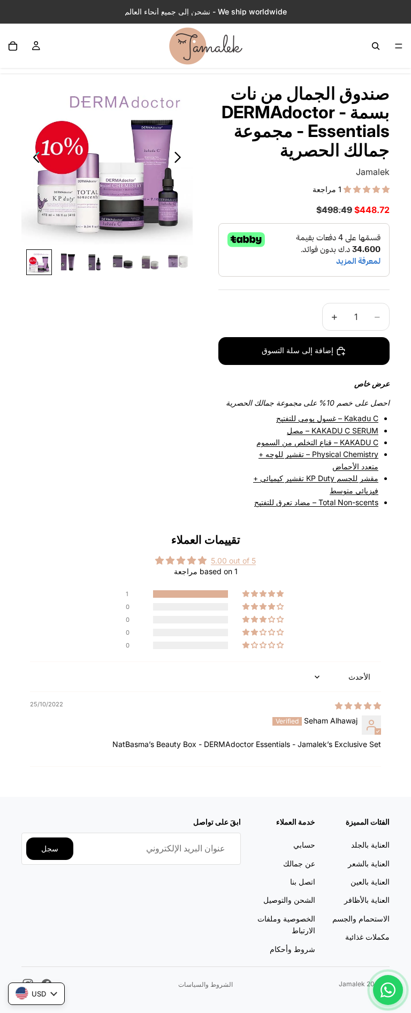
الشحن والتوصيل (289, 900)
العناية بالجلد (370, 844)
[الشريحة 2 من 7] (67, 262)
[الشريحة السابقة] (33, 159)
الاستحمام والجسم (361, 918)
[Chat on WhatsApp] (388, 990)
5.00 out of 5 (233, 560)
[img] (358, 705)
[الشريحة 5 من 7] (150, 262)
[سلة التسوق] (13, 46)
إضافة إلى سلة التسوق (297, 350)
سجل (49, 848)
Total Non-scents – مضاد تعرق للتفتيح (316, 502)
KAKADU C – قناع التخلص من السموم (317, 442)
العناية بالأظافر (367, 900)
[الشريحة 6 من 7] (178, 262)
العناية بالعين (370, 881)
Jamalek (352, 984)
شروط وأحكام (292, 949)
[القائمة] (398, 46)
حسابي (304, 844)
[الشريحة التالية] (181, 159)
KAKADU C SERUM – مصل (332, 430)
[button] (365, 189)
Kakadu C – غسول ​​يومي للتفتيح (327, 418)
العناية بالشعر (369, 863)
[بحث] (375, 46)
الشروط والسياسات (205, 984)
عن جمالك (299, 863)
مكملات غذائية (367, 936)
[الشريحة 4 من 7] (122, 262)
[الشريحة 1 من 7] (39, 262)
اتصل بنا (302, 881)
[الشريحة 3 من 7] (94, 262)
